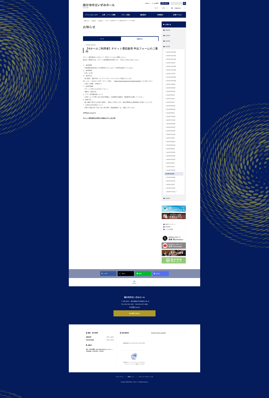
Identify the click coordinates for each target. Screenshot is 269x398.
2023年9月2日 (170, 98)
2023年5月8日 (170, 138)
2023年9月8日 (170, 95)
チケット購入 (125, 15)
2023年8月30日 (170, 106)
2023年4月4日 (170, 148)
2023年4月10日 (170, 145)
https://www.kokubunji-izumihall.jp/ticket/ (127, 81)
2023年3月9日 (170, 163)
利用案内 (160, 15)
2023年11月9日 (170, 73)
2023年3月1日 (170, 166)
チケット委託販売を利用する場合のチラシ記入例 (99, 118)
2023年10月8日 (170, 84)
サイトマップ (119, 376)
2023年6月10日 (170, 127)
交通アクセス (177, 15)
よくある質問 (155, 3)
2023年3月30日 (170, 152)
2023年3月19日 (170, 159)
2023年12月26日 (171, 55)
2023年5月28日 (170, 131)
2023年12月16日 (171, 59)
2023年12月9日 (170, 63)
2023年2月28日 (170, 170)
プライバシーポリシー (144, 376)
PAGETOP (134, 282)
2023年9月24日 (170, 91)
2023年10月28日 (171, 77)
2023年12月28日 (171, 52)
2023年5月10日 (170, 134)
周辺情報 (167, 227)
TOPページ (86, 20)
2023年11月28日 (171, 66)
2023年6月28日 (170, 123)
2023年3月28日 (170, 156)
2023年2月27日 (170, 181)
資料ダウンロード (170, 224)
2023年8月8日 (170, 113)
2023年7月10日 (170, 120)
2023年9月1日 (170, 102)
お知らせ (147, 3)
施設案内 (143, 15)
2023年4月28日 (170, 141)
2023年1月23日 (170, 188)
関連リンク (131, 376)
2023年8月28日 (170, 109)
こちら (91, 113)
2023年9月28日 (170, 88)
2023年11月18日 (171, 70)
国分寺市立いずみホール (99, 6)
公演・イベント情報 (108, 15)
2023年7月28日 (170, 116)
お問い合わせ (165, 3)
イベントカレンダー (91, 15)
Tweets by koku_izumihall (158, 333)
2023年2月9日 (170, 184)
